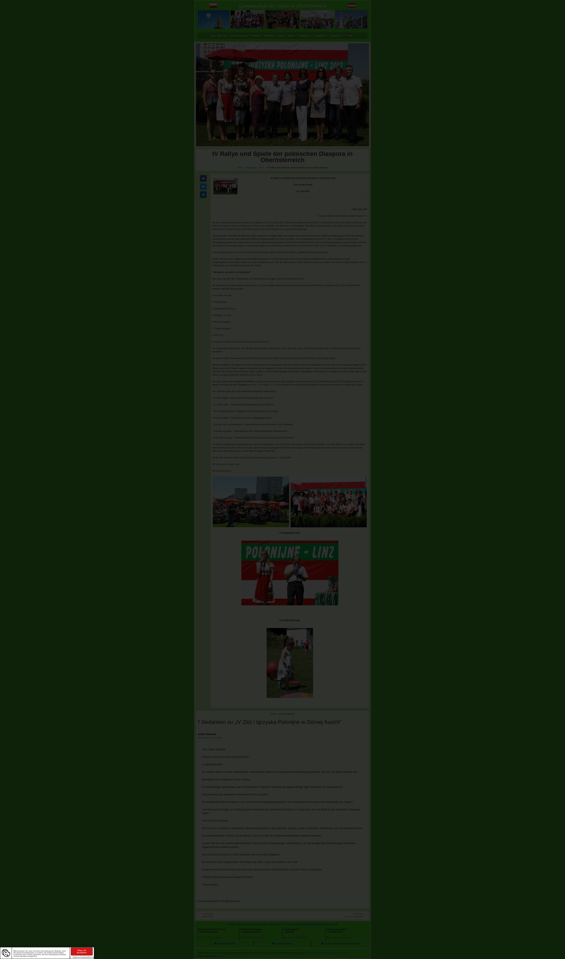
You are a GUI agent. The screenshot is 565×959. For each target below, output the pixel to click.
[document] (282, 479)
